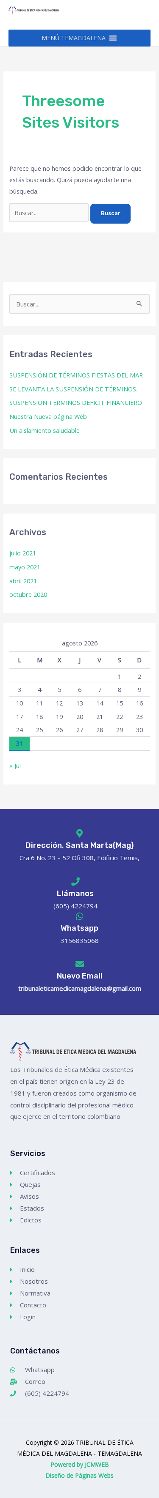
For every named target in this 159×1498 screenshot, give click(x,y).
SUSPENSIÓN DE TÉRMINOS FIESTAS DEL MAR (76, 375)
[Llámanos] (75, 881)
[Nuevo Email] (79, 964)
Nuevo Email (80, 976)
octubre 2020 (28, 594)
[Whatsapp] (79, 916)
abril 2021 (23, 581)
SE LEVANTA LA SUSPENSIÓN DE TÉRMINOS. (73, 389)
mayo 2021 (24, 567)
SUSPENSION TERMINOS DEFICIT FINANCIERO (75, 402)
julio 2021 (22, 553)
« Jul (15, 765)
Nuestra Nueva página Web (48, 416)
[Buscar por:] (49, 212)
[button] (74, 38)
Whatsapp (79, 928)
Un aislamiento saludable (44, 430)
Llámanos (75, 893)
